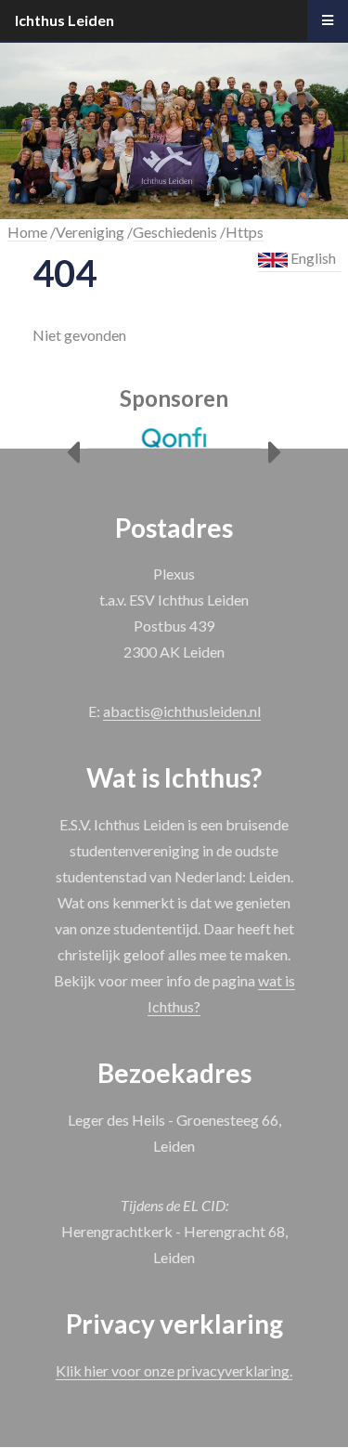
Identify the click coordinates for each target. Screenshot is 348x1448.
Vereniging (90, 232)
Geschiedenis (175, 232)
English (312, 258)
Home (27, 232)
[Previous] (73, 453)
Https (245, 232)
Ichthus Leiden (64, 20)
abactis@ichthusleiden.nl (182, 711)
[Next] (275, 453)
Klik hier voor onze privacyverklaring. (174, 1370)
